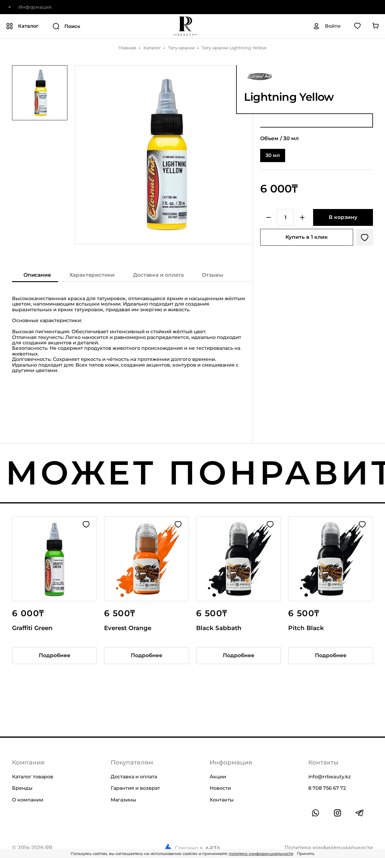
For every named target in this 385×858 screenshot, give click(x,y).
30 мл (273, 155)
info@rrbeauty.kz (329, 777)
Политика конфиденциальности (329, 847)
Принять (305, 853)
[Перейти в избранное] (357, 26)
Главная (127, 48)
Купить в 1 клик (306, 237)
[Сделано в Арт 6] (192, 848)
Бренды (22, 788)
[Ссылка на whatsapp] (315, 813)
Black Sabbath (219, 628)
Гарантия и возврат (135, 788)
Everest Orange (127, 628)
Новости (220, 788)
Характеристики (92, 275)
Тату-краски (181, 48)
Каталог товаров (32, 777)
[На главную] (185, 26)
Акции (218, 777)
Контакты (222, 800)
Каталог (152, 48)
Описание (37, 275)
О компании (27, 800)
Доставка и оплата (158, 275)
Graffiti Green (32, 628)
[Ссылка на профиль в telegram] (359, 813)
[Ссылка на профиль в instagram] (337, 813)
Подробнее (54, 656)
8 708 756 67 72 (327, 788)
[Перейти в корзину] (375, 26)
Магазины (123, 800)
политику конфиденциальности (261, 853)
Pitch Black (306, 628)
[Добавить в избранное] (364, 237)
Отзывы (212, 275)
